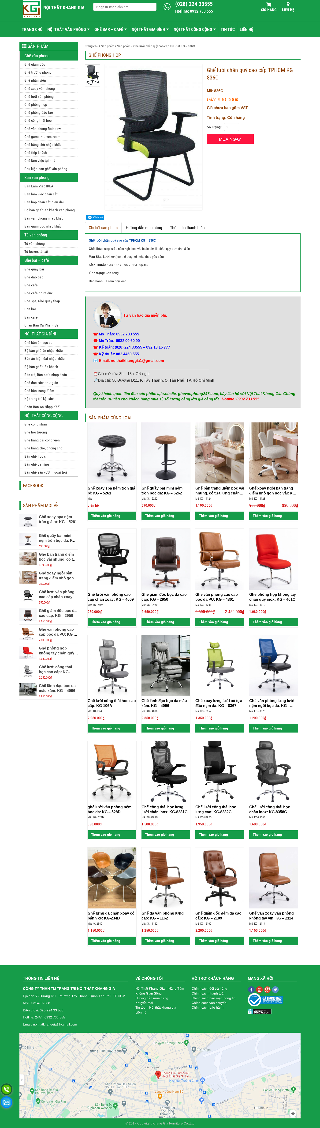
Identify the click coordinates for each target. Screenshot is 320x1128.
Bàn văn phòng (36, 177)
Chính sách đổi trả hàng (209, 988)
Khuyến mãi (144, 1003)
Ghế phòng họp (35, 104)
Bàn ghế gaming (36, 464)
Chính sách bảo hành (207, 1007)
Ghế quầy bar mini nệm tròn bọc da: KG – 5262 (57, 540)
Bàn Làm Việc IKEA (38, 186)
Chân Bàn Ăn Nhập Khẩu (42, 407)
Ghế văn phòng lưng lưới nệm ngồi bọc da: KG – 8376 (271, 703)
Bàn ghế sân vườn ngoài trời (45, 472)
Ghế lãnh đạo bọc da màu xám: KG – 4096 (164, 703)
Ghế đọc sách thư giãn (41, 382)
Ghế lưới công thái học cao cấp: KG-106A (55, 672)
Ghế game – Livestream (42, 136)
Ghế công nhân (35, 424)
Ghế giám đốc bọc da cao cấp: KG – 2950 (164, 596)
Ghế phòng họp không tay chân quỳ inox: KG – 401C (56, 653)
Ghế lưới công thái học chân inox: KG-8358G (269, 809)
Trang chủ (32, 29)
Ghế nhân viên (35, 80)
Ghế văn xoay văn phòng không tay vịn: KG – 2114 (271, 915)
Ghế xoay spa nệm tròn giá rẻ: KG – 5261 (111, 490)
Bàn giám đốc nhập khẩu (43, 226)
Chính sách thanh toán (208, 993)
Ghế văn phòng (36, 55)
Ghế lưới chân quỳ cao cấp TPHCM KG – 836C (122, 240)
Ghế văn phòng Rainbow (42, 128)
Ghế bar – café (36, 260)
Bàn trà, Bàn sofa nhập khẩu (45, 374)
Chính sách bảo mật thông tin (213, 998)
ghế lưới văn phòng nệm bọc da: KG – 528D (109, 809)
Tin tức (228, 29)
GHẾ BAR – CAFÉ (108, 29)
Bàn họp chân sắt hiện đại (44, 202)
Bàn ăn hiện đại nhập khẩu (44, 358)
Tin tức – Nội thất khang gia (155, 1007)
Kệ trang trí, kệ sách (39, 398)
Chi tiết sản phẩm (103, 227)
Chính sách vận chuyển (209, 1003)
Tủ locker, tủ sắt (36, 251)
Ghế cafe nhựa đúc (38, 293)
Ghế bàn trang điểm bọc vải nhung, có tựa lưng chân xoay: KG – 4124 (219, 491)
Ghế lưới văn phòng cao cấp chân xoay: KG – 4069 (56, 597)
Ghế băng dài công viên (42, 440)
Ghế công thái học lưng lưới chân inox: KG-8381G (164, 809)
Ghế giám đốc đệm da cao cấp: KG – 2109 (218, 915)
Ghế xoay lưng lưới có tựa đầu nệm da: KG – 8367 (218, 703)
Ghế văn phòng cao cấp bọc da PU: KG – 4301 (57, 634)
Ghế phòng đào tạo (38, 112)
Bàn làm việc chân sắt (41, 194)
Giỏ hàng (268, 10)
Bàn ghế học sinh (37, 456)
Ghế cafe (31, 285)
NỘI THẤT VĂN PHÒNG (66, 29)
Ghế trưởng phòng (38, 72)
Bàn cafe (31, 317)
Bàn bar (30, 309)
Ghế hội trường (35, 432)
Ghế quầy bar (34, 269)
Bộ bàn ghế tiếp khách (41, 367)
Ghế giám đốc (34, 64)
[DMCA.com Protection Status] (260, 1011)
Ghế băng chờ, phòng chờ (43, 448)
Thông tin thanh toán (187, 227)
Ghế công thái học (38, 120)
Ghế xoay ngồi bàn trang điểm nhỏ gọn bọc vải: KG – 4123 (56, 578)
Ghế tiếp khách (35, 152)
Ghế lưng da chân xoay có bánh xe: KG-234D (111, 915)
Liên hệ (288, 10)
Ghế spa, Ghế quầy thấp (42, 301)
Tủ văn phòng (35, 234)
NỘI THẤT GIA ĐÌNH (148, 29)
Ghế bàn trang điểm (39, 390)
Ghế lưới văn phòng (39, 96)
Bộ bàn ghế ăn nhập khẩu (43, 350)
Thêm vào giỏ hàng (105, 515)
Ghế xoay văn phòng (39, 88)
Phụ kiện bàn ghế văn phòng (45, 169)
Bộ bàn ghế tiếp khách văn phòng (49, 210)
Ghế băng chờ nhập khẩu (43, 144)
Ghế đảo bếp (33, 277)
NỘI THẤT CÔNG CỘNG (193, 29)
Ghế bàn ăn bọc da (38, 342)
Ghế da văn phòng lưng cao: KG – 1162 (162, 915)
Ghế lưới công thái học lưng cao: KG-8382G (215, 809)
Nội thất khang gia (64, 7)
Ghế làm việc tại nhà (39, 160)
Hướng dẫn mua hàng (144, 227)
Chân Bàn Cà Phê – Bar (42, 325)
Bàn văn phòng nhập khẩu (43, 218)
